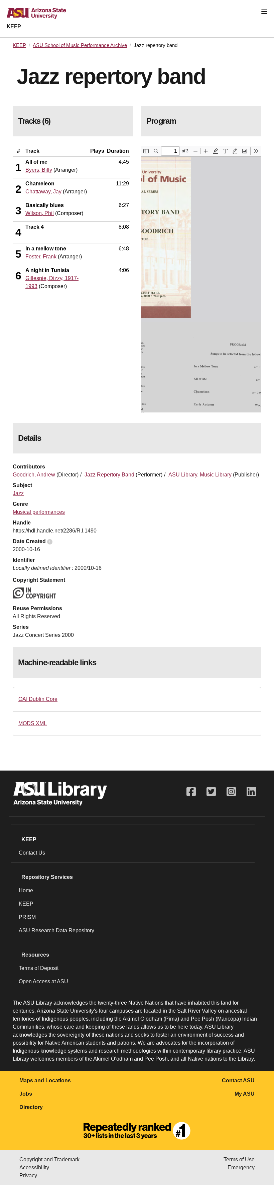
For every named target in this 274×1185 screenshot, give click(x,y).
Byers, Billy (38, 170)
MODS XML (32, 723)
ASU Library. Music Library (200, 474)
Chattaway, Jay (43, 191)
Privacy (28, 1175)
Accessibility (34, 1167)
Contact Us (32, 853)
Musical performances (39, 512)
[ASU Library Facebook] (191, 792)
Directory (31, 1107)
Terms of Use (239, 1159)
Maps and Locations (45, 1080)
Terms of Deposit (38, 968)
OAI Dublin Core (37, 699)
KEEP (14, 26)
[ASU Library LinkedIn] (251, 792)
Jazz (18, 493)
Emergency (241, 1167)
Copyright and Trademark (49, 1159)
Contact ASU (238, 1080)
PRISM (27, 917)
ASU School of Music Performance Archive (80, 45)
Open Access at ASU (43, 981)
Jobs (25, 1094)
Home (26, 890)
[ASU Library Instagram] (231, 792)
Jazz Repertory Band (109, 474)
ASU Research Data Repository (56, 930)
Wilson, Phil (39, 213)
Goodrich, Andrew (34, 474)
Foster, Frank (40, 256)
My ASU (245, 1094)
